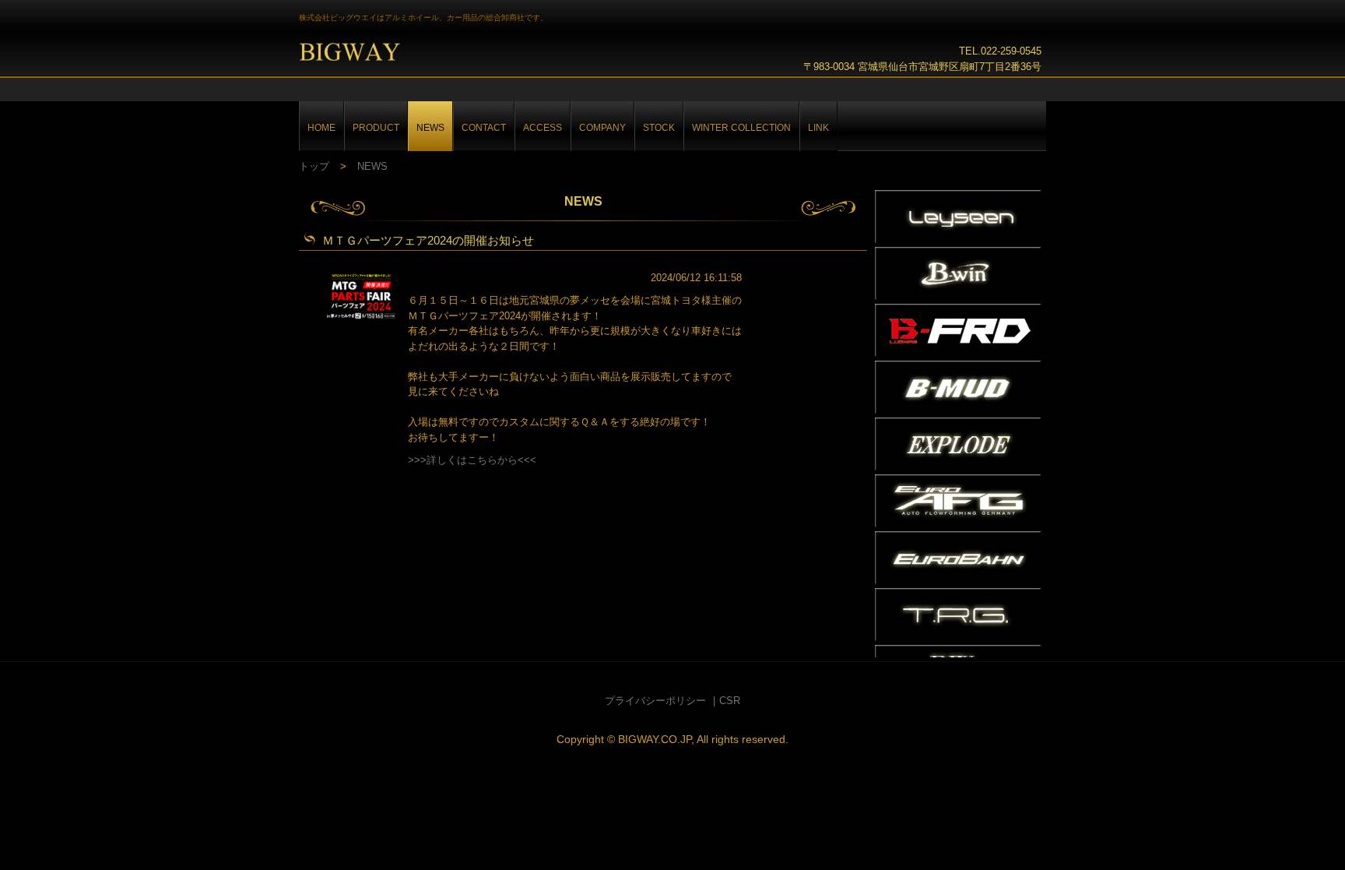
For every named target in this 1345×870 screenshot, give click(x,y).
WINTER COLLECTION (741, 127)
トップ (314, 166)
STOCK (659, 127)
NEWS (430, 127)
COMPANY (602, 127)
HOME (321, 127)
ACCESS (542, 127)
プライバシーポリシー (655, 700)
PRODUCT (376, 127)
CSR (729, 700)
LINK (818, 127)
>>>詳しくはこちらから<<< (472, 460)
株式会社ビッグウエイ (374, 54)
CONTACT (484, 127)
